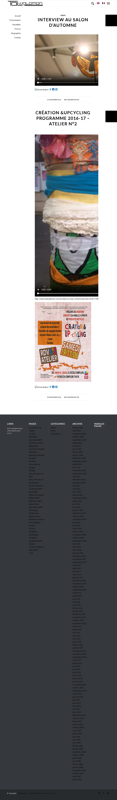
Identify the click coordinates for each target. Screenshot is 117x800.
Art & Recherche (36, 443)
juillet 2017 (76, 568)
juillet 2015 (76, 629)
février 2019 (77, 531)
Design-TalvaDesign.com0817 (36, 473)
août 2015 (76, 626)
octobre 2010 (78, 718)
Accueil (18, 16)
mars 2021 (76, 491)
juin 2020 (76, 504)
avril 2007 (76, 776)
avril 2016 (76, 605)
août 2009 (76, 730)
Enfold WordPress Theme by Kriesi (42, 793)
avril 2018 (76, 547)
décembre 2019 (79, 513)
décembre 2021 (79, 479)
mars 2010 (76, 721)
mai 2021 (76, 485)
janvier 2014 (77, 681)
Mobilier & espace (37, 519)
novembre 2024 (79, 433)
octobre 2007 (78, 773)
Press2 (32, 525)
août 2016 (76, 592)
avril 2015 (76, 638)
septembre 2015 (79, 623)
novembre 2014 (79, 654)
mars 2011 (76, 712)
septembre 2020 (79, 498)
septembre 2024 (79, 440)
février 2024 (77, 452)
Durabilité (33, 491)
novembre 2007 (79, 770)
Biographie (16, 33)
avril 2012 (76, 703)
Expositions (34, 504)
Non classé (55, 433)
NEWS (53, 427)
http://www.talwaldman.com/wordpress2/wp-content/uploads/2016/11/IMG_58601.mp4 (72, 299)
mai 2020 (76, 507)
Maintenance (34, 516)
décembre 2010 (79, 715)
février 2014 (77, 678)
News (63, 15)
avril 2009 (76, 742)
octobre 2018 (78, 537)
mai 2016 (76, 602)
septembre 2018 (79, 541)
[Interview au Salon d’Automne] (111, 20)
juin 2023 (76, 467)
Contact (17, 37)
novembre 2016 (79, 583)
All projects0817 (35, 440)
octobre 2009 (78, 727)
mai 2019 (76, 525)
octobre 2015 (78, 620)
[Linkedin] (108, 793)
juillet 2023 (76, 464)
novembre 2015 (79, 617)
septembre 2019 (79, 519)
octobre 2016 (78, 586)
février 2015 (77, 645)
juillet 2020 (76, 501)
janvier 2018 (77, 553)
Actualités (16, 24)
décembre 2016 (79, 580)
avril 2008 (76, 761)
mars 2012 (76, 706)
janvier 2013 (77, 697)
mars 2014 (76, 675)
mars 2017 (76, 574)
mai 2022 (76, 476)
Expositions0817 (36, 507)
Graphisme (34, 513)
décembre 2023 (79, 458)
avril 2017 (76, 571)
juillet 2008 (76, 758)
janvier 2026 (77, 427)
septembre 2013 (79, 690)
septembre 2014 (79, 657)
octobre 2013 (78, 687)
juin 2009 (76, 736)
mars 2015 (76, 642)
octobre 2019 (78, 516)
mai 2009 (76, 739)
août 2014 (76, 660)
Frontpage (33, 510)
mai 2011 (76, 709)
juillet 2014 (76, 663)
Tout (31, 553)
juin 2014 (76, 666)
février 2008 (77, 764)
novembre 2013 (79, 684)
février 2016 (77, 608)
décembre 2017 (79, 556)
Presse (18, 29)
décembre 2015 (79, 614)
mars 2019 (76, 528)
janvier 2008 (77, 767)
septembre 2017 (79, 562)
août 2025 (76, 430)
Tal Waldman (23, 793)
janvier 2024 (77, 455)
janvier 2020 (77, 510)
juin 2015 (76, 632)
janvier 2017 (77, 577)
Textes (32, 544)
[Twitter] (99, 793)
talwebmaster (73, 100)
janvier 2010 (77, 724)
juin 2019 (76, 522)
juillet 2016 (76, 596)
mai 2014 (76, 669)
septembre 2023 (79, 461)
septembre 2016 (79, 589)
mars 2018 (76, 550)
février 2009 (77, 746)
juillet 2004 (76, 779)
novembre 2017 (79, 559)
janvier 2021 (77, 495)
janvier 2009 (77, 749)
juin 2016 (76, 599)
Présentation (15, 20)
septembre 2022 (79, 473)
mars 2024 (76, 449)
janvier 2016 (77, 611)
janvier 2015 (77, 648)
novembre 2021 (79, 482)
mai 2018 (76, 544)
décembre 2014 (79, 651)
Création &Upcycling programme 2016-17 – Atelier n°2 (63, 118)
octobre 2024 (78, 436)
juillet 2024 (76, 443)
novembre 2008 (79, 752)
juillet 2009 (76, 733)
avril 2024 (76, 446)
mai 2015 (76, 635)
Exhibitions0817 (35, 501)
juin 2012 (76, 700)
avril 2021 (76, 489)
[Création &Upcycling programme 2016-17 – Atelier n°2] (111, 116)
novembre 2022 (79, 470)
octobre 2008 (78, 755)
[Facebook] (103, 793)
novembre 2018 (79, 534)
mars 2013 (76, 693)
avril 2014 (76, 672)
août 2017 (76, 565)
